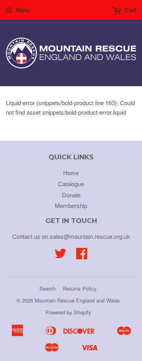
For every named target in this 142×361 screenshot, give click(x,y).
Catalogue (71, 184)
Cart (129, 10)
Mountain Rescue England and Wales (77, 300)
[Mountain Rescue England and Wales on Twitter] (60, 255)
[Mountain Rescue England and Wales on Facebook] (82, 255)
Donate (71, 195)
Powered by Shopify (68, 312)
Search (47, 288)
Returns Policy (80, 288)
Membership (71, 205)
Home (71, 172)
